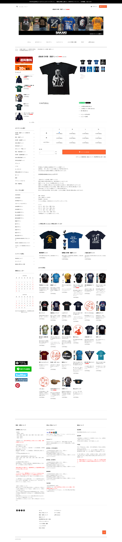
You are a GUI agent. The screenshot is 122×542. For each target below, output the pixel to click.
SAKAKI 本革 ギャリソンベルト (55, 389)
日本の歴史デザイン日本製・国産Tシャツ (46, 49)
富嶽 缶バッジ (64, 362)
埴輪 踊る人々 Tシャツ (54, 312)
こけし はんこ (41, 388)
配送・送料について (43, 514)
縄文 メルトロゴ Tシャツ (44, 362)
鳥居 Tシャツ (26, 103)
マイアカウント (57, 510)
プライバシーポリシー (44, 521)
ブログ (82, 42)
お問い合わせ (91, 42)
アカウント (94, 6)
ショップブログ (42, 525)
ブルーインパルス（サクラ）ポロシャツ (78, 313)
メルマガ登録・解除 (72, 42)
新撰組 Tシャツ (53, 285)
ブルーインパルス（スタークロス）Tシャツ (100, 363)
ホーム (29, 42)
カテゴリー (37, 42)
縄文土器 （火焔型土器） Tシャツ (44, 337)
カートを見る (57, 512)
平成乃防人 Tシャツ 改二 (44, 285)
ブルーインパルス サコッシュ (66, 286)
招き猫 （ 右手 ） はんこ (55, 362)
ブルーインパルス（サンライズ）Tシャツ (66, 337)
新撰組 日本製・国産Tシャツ (69, 252)
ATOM (43, 528)
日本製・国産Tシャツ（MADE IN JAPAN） (28, 49)
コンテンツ (58, 42)
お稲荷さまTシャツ (99, 312)
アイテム (104, 6)
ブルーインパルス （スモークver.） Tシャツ (100, 286)
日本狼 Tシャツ (26, 94)
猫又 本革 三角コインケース (89, 363)
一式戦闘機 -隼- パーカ (28, 76)
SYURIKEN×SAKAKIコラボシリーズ (27, 50)
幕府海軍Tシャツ (43, 252)
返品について (90, 156)
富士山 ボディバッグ (77, 388)
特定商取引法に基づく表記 (100, 156)
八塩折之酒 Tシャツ (90, 252)
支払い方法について (43, 512)
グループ (48, 42)
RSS (40, 528)
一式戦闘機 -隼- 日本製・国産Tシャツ (29, 86)
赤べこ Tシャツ (42, 312)
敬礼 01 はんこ (76, 336)
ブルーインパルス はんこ (89, 312)
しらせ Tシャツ (65, 312)
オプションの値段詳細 (81, 156)
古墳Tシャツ (98, 336)
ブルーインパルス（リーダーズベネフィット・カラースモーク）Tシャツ (78, 363)
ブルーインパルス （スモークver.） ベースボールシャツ (78, 286)
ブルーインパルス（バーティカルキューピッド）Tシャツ (55, 338)
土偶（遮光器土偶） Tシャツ (89, 286)
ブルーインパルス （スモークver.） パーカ (29, 114)
